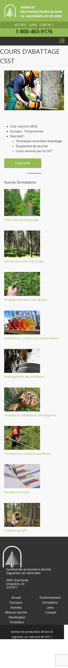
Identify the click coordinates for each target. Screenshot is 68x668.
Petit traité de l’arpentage (21, 220)
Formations (50, 602)
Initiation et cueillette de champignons (30, 415)
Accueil (20, 25)
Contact (46, 25)
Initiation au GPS (15, 531)
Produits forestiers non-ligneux (25, 300)
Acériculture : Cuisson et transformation (31, 338)
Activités (16, 608)
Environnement (50, 598)
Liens (33, 25)
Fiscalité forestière (16, 492)
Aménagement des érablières (24, 377)
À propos (16, 602)
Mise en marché (16, 612)
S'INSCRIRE (22, 163)
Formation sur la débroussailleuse (27, 454)
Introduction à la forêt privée (24, 261)
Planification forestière (17, 619)
